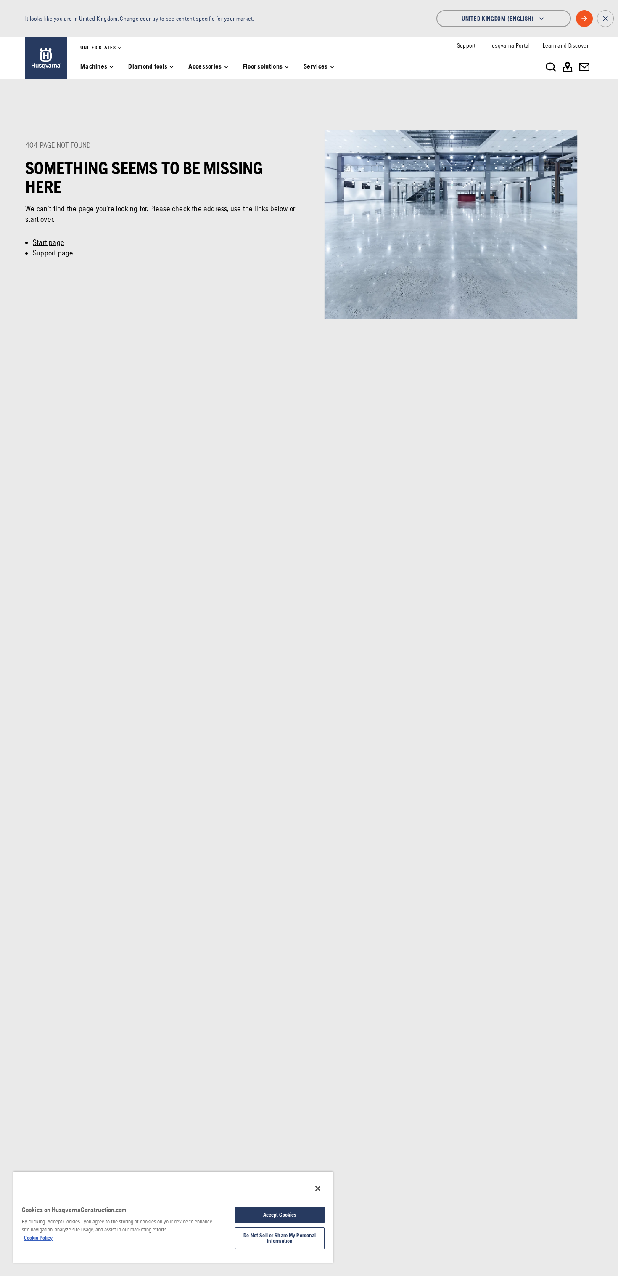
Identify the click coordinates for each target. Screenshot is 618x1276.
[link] (46, 58)
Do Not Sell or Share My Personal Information (279, 1238)
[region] (173, 1217)
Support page (53, 252)
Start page (48, 242)
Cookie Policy (38, 1238)
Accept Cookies (280, 1215)
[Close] (318, 1188)
